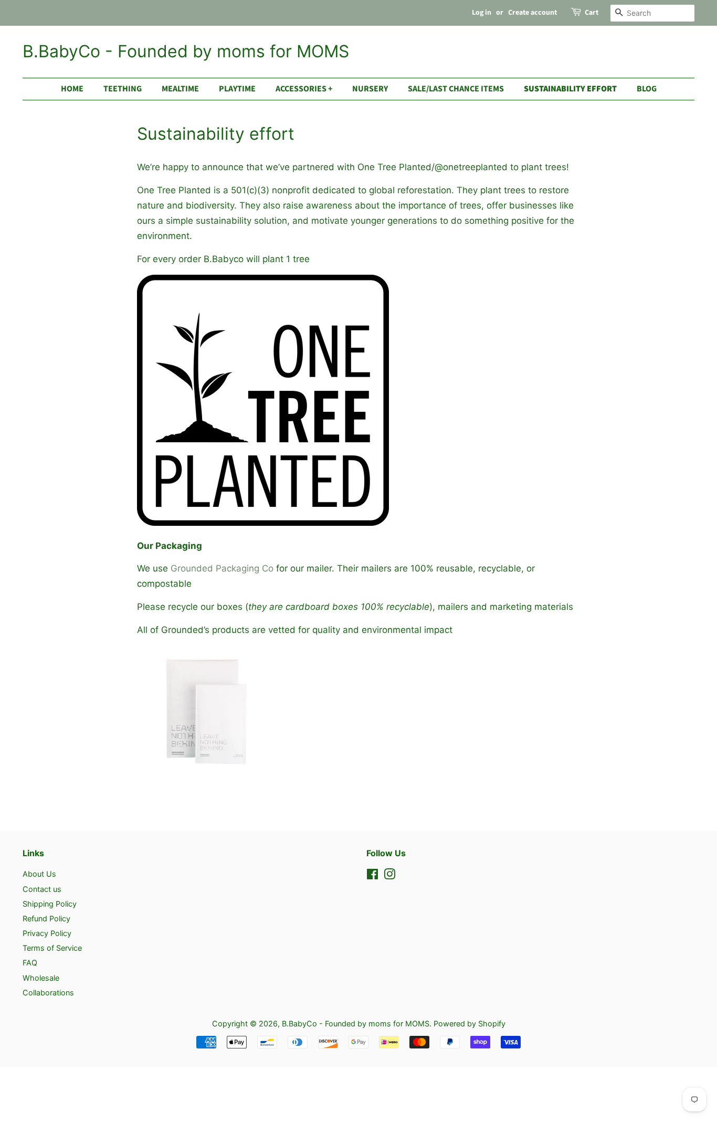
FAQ (30, 962)
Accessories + (304, 89)
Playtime (237, 89)
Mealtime (180, 89)
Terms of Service (52, 947)
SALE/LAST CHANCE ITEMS (456, 89)
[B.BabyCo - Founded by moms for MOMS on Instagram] (389, 875)
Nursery (370, 89)
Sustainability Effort (570, 89)
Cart (591, 12)
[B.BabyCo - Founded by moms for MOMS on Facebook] (372, 875)
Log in (481, 12)
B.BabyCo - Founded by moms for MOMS (186, 51)
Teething (122, 89)
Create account (532, 12)
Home (72, 89)
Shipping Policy (50, 903)
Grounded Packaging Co (222, 568)
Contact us (42, 889)
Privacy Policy (47, 933)
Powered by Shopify (469, 1023)
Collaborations (48, 992)
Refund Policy (46, 918)
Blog (647, 89)
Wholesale (41, 977)
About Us (39, 873)
